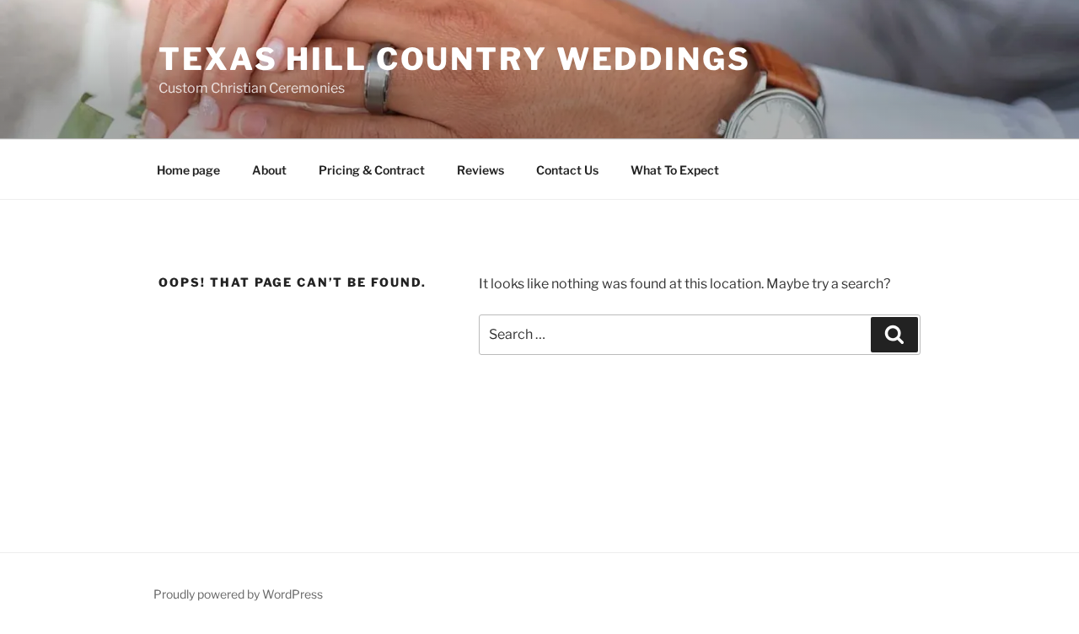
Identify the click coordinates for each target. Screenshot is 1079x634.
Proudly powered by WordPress (238, 594)
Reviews (480, 170)
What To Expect (675, 170)
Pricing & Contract (372, 170)
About (269, 170)
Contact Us (567, 170)
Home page (188, 170)
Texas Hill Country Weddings (454, 59)
